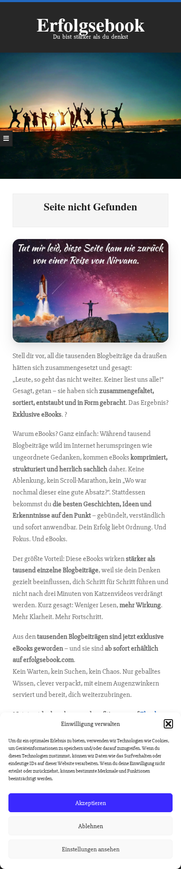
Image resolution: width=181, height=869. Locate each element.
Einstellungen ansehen (91, 849)
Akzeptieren (90, 803)
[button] (168, 724)
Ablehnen (90, 826)
